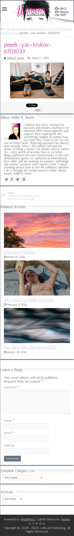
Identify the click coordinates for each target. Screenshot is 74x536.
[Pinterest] (40, 523)
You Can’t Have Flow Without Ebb (30, 347)
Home (7, 29)
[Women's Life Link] (37, 12)
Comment (12, 387)
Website (9, 445)
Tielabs (65, 519)
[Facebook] (33, 523)
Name (9, 421)
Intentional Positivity (20, 252)
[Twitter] (36, 523)
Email (9, 433)
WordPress (28, 519)
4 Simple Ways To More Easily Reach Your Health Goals (24, 196)
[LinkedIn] (43, 523)
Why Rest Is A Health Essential (29, 299)
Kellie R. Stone (15, 58)
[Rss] (30, 523)
